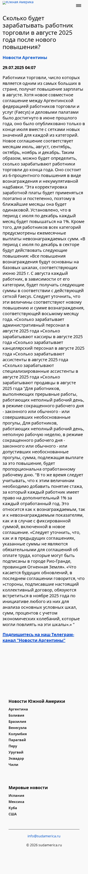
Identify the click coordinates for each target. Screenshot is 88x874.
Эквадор (16, 758)
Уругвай (16, 752)
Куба (13, 808)
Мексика (16, 801)
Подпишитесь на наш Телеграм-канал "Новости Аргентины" (38, 637)
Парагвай (17, 740)
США (13, 814)
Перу (13, 746)
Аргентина (18, 709)
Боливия (16, 715)
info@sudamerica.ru (44, 836)
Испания (16, 795)
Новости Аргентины (25, 57)
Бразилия (17, 721)
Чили (13, 764)
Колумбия (18, 734)
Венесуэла (18, 727)
